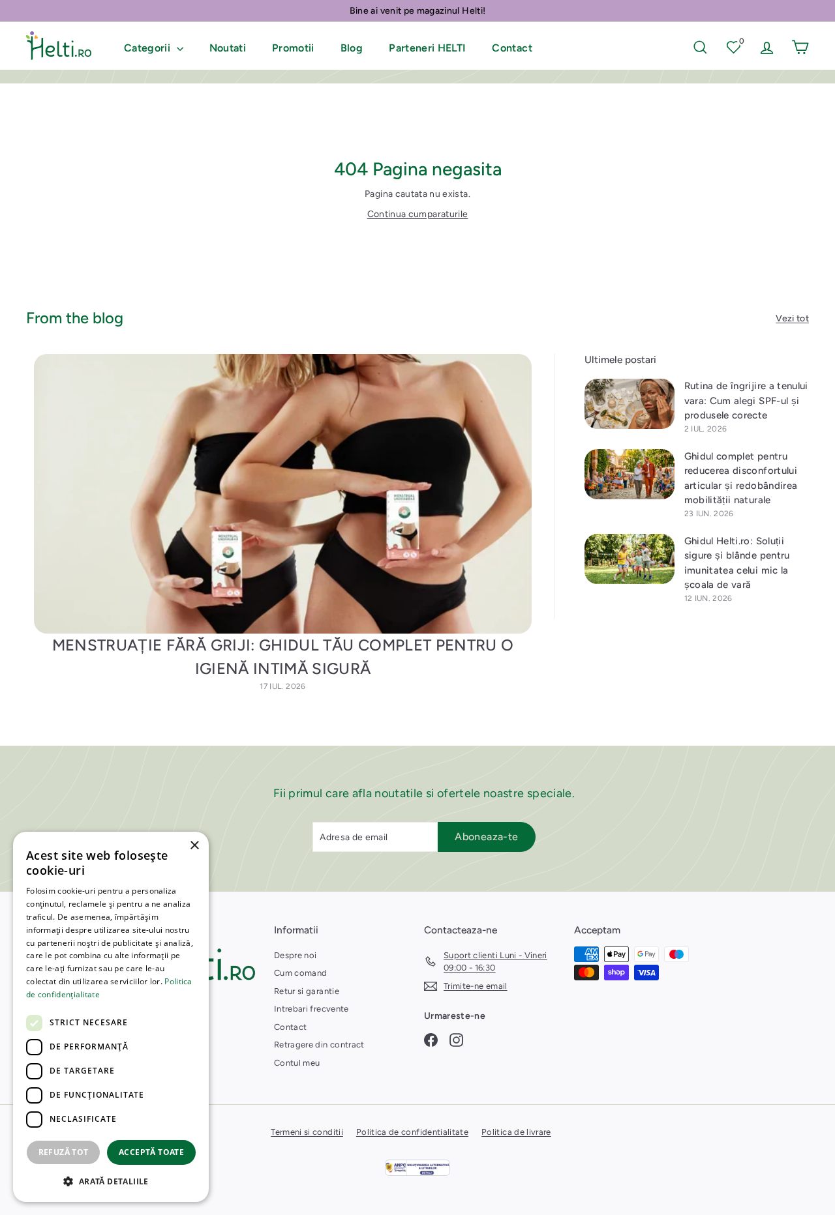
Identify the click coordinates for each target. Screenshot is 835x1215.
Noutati (227, 48)
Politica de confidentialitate (412, 1132)
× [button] (194, 846)
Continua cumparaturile (417, 214)
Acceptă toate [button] (151, 1152)
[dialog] (111, 1017)
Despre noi (295, 955)
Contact (512, 48)
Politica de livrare (516, 1132)
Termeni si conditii (307, 1132)
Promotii (293, 48)
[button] (111, 1181)
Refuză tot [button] (63, 1152)
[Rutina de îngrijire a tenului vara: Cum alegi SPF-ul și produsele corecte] (629, 404)
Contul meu (297, 1063)
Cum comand (300, 973)
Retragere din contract (319, 1044)
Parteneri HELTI (427, 48)
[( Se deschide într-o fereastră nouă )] (417, 1168)
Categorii (149, 48)
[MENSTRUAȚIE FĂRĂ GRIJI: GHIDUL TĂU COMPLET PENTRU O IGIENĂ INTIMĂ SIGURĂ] (283, 494)
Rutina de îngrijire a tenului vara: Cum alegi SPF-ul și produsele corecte (746, 400)
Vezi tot (792, 318)
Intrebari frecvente (311, 1009)
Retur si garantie (306, 991)
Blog (352, 48)
